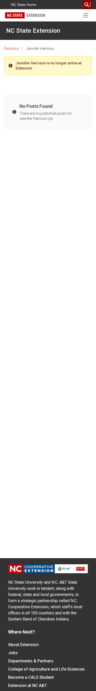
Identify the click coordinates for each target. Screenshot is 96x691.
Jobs (13, 652)
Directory (11, 48)
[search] (87, 4)
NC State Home (23, 5)
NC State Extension (33, 30)
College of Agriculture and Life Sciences (46, 669)
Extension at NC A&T (27, 685)
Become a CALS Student (31, 677)
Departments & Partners (31, 661)
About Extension (23, 644)
